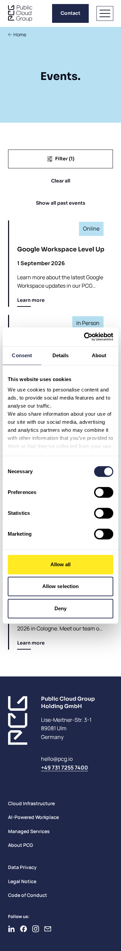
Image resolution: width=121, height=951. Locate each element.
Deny (60, 608)
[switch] (103, 492)
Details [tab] (60, 355)
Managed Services (29, 831)
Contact (70, 13)
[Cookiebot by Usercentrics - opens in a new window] (85, 336)
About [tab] (99, 355)
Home (19, 34)
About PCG (20, 845)
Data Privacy (22, 867)
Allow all (60, 564)
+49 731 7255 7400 (64, 767)
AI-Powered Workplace (33, 817)
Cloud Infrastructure (31, 803)
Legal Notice (22, 881)
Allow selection (60, 586)
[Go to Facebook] (23, 928)
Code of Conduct (27, 895)
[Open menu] (105, 13)
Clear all (60, 181)
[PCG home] (20, 13)
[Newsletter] (47, 928)
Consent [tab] (22, 355)
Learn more (31, 300)
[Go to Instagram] (35, 928)
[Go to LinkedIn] (11, 928)
